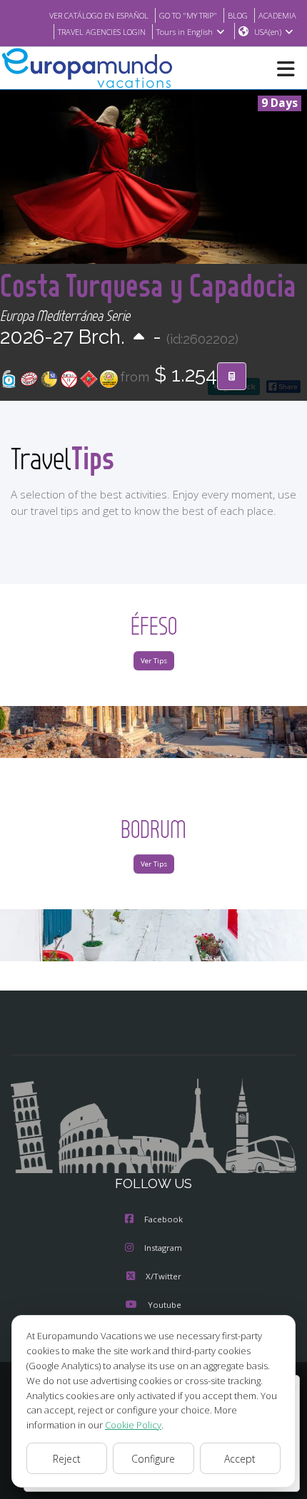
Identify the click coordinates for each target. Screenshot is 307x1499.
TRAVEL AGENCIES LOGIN (102, 31)
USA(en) (267, 31)
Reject (67, 1458)
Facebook (163, 1219)
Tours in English (184, 31)
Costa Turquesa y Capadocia (148, 285)
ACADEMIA (277, 15)
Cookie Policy (133, 1424)
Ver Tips (154, 660)
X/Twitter (163, 1276)
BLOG (238, 15)
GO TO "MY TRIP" (188, 15)
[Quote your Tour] (231, 376)
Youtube (164, 1304)
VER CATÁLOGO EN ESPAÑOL (99, 15)
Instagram (163, 1247)
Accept (240, 1458)
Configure (153, 1458)
